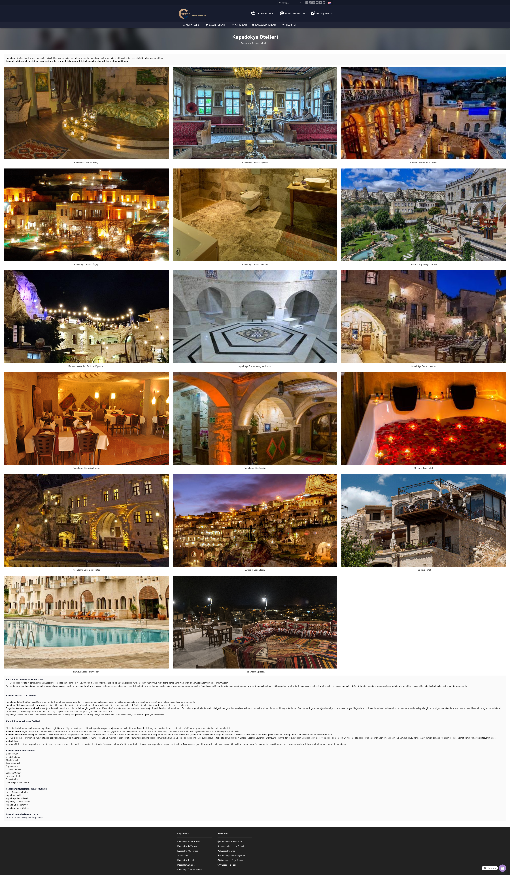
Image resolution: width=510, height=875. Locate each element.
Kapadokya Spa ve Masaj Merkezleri (255, 366)
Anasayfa (245, 43)
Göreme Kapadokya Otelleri (424, 264)
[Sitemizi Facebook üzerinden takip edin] (306, 2)
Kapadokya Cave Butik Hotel (86, 569)
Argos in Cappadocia (255, 569)
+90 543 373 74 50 (265, 13)
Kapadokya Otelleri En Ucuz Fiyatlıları (86, 366)
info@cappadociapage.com (295, 13)
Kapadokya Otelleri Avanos (423, 366)
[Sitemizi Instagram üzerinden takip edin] (313, 2)
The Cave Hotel (423, 569)
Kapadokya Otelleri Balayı (86, 162)
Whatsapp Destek (324, 13)
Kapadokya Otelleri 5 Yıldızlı (423, 162)
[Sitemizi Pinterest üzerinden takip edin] (320, 2)
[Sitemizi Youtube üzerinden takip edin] (317, 2)
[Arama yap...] (301, 2)
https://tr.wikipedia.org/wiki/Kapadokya (24, 817)
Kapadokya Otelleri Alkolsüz (86, 468)
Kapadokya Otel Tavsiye (255, 468)
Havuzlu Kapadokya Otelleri (86, 671)
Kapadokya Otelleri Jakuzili (255, 264)
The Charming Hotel (255, 671)
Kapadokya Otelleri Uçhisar (255, 162)
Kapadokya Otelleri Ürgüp (86, 264)
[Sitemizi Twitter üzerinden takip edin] (310, 2)
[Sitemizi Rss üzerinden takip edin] (324, 2)
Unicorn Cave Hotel (423, 468)
